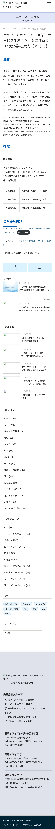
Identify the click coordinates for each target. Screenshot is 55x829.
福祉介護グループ (12, 578)
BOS (6, 450)
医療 (25, 609)
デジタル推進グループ (14, 533)
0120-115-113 (16, 786)
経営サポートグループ (14, 585)
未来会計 (8, 444)
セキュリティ (40, 604)
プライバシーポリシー (11, 825)
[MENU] (49, 4)
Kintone (26, 603)
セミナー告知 (10, 489)
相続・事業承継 (11, 431)
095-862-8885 (16, 745)
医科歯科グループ (12, 546)
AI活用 (7, 457)
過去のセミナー (11, 495)
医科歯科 (8, 418)
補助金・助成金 (11, 469)
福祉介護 (8, 424)
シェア (15, 269)
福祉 (34, 608)
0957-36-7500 (16, 762)
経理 (6, 437)
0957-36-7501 (16, 765)
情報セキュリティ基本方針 (32, 825)
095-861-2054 (16, 741)
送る (40, 268)
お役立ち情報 (10, 482)
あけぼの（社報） (12, 508)
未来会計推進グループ (14, 565)
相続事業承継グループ (14, 572)
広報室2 (8, 559)
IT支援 (7, 463)
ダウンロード (23, 232)
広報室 (7, 553)
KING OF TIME (11, 603)
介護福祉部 (9, 540)
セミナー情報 (11, 608)
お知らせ (8, 502)
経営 (6, 476)
